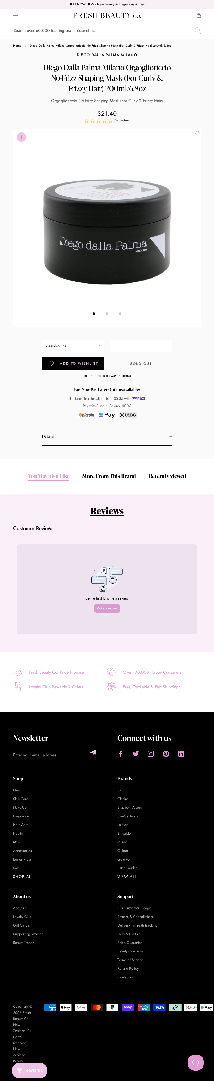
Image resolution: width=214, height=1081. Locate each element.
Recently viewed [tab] (167, 476)
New (16, 790)
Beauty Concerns (130, 951)
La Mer (122, 824)
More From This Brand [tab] (109, 476)
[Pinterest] (166, 753)
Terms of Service (130, 959)
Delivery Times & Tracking (137, 925)
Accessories (22, 850)
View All (127, 876)
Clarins (122, 798)
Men (16, 842)
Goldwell (124, 859)
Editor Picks (22, 859)
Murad (122, 842)
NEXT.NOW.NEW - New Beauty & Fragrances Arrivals (107, 4)
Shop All (23, 876)
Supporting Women (28, 933)
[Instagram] (151, 753)
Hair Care (20, 824)
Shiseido (124, 833)
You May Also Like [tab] (48, 476)
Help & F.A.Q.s (129, 933)
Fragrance (21, 816)
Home (17, 45)
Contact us (125, 977)
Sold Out (141, 363)
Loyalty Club (22, 916)
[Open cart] (199, 15)
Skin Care (20, 798)
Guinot (122, 850)
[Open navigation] (15, 15)
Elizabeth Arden (129, 807)
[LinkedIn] (181, 753)
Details (48, 436)
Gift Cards (21, 925)
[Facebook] (120, 753)
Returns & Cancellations (135, 916)
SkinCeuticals (127, 816)
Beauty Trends (23, 942)
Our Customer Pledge (134, 908)
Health (18, 833)
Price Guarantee (129, 942)
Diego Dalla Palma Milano (107, 54)
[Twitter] (136, 753)
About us (20, 908)
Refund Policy (128, 968)
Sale (16, 868)
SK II (120, 790)
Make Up (20, 807)
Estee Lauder (127, 868)
